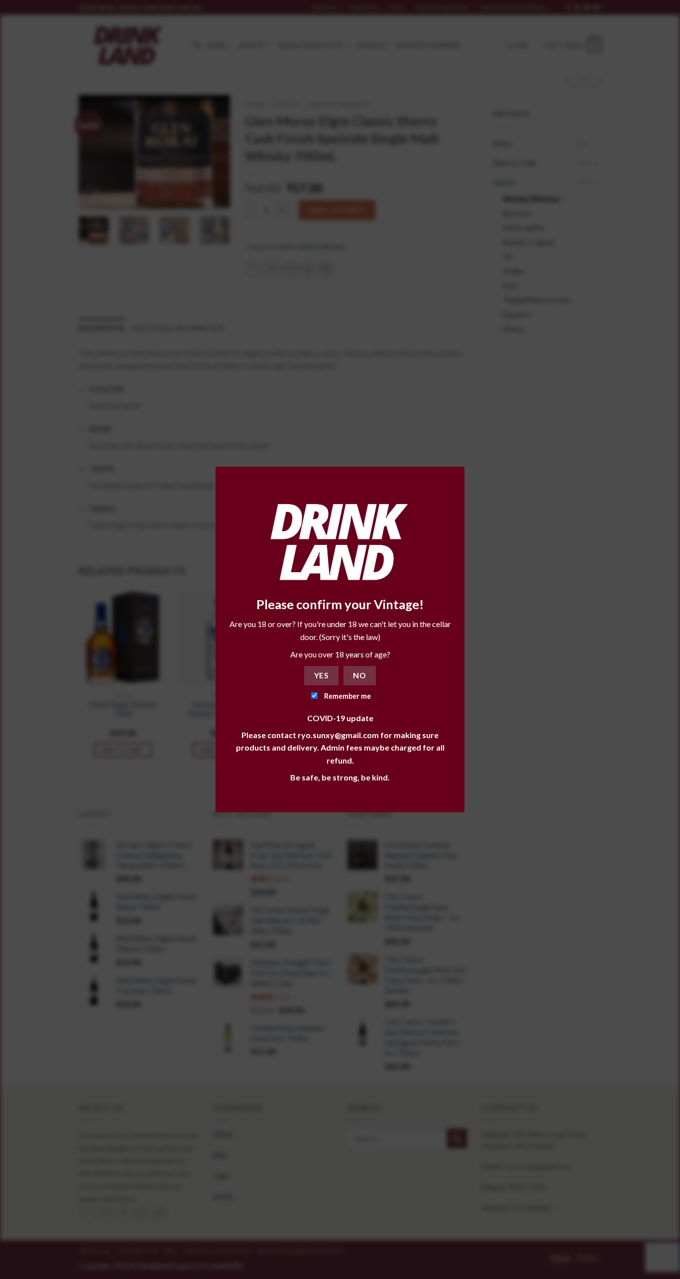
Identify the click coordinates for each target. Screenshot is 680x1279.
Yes (321, 675)
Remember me (347, 696)
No (359, 675)
